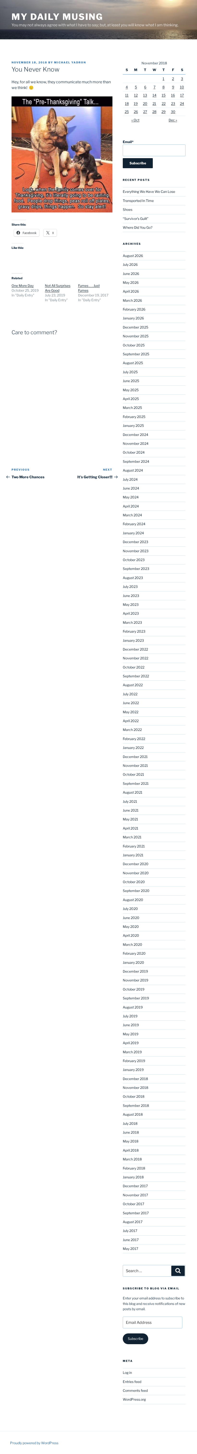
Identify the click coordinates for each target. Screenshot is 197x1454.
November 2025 (135, 336)
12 (136, 95)
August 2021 (132, 792)
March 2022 (132, 730)
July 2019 (130, 1016)
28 (154, 112)
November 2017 (135, 1195)
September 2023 (136, 569)
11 (127, 95)
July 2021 (130, 801)
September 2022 (136, 676)
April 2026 (131, 291)
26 (136, 112)
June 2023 (131, 596)
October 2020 (134, 882)
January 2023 (133, 640)
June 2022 (131, 703)
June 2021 (131, 810)
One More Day (23, 286)
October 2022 (133, 667)
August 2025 (133, 363)
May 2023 (131, 604)
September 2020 (136, 891)
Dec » (173, 120)
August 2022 (133, 685)
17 (182, 95)
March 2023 (132, 622)
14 (154, 95)
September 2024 (136, 461)
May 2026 (131, 282)
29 (163, 112)
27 (145, 112)
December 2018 (135, 1079)
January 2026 (133, 318)
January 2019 (133, 1070)
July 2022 (130, 694)
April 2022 (131, 721)
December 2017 (135, 1186)
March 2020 (132, 944)
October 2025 (134, 345)
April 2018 (131, 1150)
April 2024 (131, 506)
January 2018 (133, 1177)
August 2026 (133, 256)
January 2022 (133, 748)
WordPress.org (134, 1399)
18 (127, 103)
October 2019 (133, 989)
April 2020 (131, 935)
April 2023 (131, 613)
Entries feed (132, 1382)
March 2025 (132, 408)
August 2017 (132, 1222)
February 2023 (134, 631)
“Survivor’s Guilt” (135, 219)
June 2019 (131, 1025)
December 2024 (135, 435)
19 (136, 103)
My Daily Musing (57, 16)
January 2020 (133, 962)
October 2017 (133, 1204)
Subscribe (135, 1339)
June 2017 (131, 1240)
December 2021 (135, 757)
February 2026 (134, 309)
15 (164, 95)
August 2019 (133, 1007)
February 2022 (134, 739)
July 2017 (130, 1231)
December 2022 (135, 649)
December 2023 (135, 542)
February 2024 (134, 524)
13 (145, 95)
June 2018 (131, 1132)
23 (173, 103)
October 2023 (134, 560)
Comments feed (135, 1390)
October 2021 (133, 774)
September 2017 (136, 1213)
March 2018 (132, 1159)
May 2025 (131, 390)
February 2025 (134, 417)
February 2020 (134, 953)
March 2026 (132, 300)
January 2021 (133, 855)
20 (145, 103)
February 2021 (134, 846)
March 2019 (132, 1052)
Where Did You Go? (137, 227)
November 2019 (135, 980)
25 (127, 112)
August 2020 (133, 900)
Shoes (127, 209)
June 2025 (131, 381)
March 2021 (132, 837)
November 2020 (136, 873)
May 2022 (130, 712)
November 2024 (135, 443)
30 (173, 112)
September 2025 (136, 354)
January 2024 (133, 533)
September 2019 (136, 998)
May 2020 (131, 927)
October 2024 (134, 452)
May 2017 (130, 1249)
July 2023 (130, 587)
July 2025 (130, 372)
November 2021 (135, 765)
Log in (127, 1372)
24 (182, 103)
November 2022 (135, 658)
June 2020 (131, 918)
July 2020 (130, 909)
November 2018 (135, 1088)
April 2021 (130, 828)
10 (182, 87)
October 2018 (133, 1096)
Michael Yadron (70, 62)
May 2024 (131, 497)
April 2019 (131, 1043)
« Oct (135, 120)
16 (173, 95)
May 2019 (130, 1034)
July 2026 (130, 264)
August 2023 (133, 578)
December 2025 (135, 327)
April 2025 (131, 399)
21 (154, 103)
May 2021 (130, 819)
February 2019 (134, 1061)
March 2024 (132, 515)
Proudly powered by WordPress (34, 1443)
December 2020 (135, 864)
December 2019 (135, 971)
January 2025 (133, 425)
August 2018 (133, 1114)
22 (164, 103)
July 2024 (130, 479)
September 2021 (136, 783)
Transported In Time (138, 201)
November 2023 (135, 551)
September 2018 (136, 1105)
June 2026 (131, 274)
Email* (128, 142)
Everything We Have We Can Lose (149, 191)
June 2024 (131, 488)
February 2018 (134, 1168)
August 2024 (133, 470)
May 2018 (130, 1141)
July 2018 (130, 1123)
